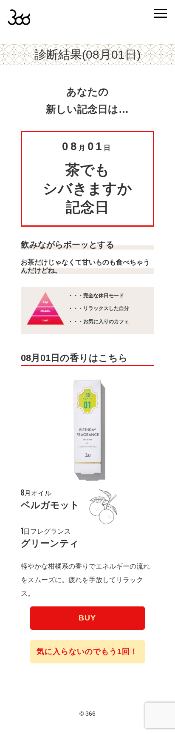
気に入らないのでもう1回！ (87, 651)
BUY (87, 618)
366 (29, 20)
